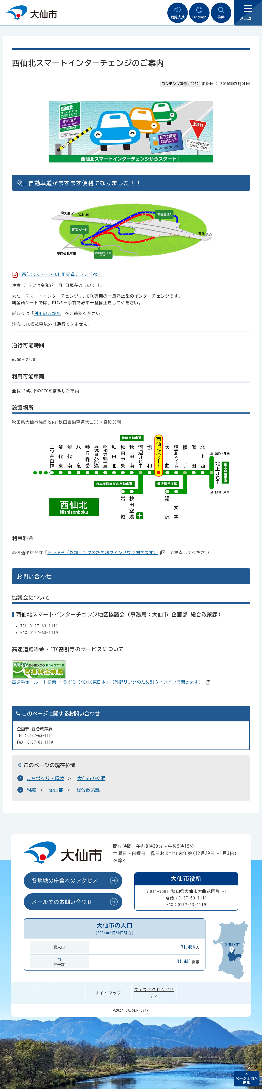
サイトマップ (108, 993)
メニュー (248, 18)
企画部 (56, 790)
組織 (31, 790)
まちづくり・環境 (45, 778)
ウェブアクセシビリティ (154, 993)
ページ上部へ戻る (246, 1081)
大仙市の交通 (91, 778)
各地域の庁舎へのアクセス (65, 880)
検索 (221, 17)
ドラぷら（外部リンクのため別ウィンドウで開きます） (102, 553)
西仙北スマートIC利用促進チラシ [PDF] (62, 274)
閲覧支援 (177, 17)
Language (199, 17)
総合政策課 (88, 790)
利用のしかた (47, 313)
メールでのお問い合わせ (62, 901)
